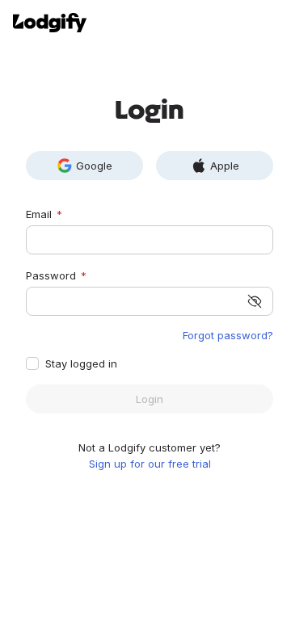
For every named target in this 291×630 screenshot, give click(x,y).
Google (94, 165)
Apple (224, 165)
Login (149, 399)
